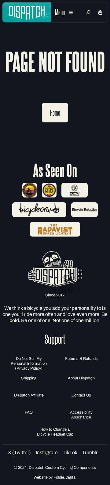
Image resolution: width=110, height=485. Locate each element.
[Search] (88, 12)
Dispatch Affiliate (29, 395)
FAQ (29, 412)
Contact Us (81, 395)
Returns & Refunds (81, 359)
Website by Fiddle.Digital (55, 477)
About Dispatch (81, 378)
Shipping (28, 378)
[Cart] (100, 12)
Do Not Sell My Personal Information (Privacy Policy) (29, 364)
